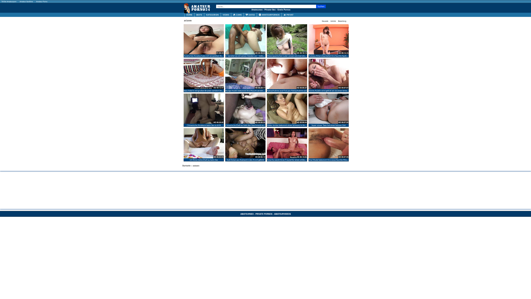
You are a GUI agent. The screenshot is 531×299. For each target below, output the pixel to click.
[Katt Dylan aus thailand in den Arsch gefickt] (245, 143)
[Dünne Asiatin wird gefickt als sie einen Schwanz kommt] (329, 74)
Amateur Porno (41, 1)
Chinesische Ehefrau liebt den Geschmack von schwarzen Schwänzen (254, 125)
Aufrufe (333, 21)
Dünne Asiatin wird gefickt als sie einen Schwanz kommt (332, 90)
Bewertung (342, 21)
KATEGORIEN (212, 15)
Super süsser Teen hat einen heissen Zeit (329, 125)
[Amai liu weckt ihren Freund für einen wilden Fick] (287, 143)
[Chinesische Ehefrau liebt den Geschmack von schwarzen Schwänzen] (245, 109)
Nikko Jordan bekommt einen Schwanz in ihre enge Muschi (292, 125)
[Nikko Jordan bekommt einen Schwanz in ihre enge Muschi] (287, 109)
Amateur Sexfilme (26, 1)
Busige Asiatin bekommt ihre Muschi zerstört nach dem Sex (250, 90)
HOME (189, 15)
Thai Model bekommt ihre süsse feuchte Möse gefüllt (331, 160)
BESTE (199, 15)
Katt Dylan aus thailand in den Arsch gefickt (245, 160)
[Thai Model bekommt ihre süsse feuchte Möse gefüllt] (329, 143)
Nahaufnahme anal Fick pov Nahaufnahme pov (287, 90)
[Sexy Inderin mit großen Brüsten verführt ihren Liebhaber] (204, 74)
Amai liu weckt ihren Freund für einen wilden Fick (288, 160)
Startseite (186, 165)
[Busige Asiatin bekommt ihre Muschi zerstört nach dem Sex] (245, 74)
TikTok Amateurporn (8, 1)
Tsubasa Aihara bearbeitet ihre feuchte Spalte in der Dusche (334, 56)
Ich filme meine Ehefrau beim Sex (204, 160)
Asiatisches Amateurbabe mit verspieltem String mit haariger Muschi (213, 56)
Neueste (325, 21)
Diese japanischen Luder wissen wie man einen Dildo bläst (292, 56)
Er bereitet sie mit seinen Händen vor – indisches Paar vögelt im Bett (254, 56)
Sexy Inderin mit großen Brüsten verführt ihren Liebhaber (208, 90)
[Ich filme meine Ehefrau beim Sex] (204, 143)
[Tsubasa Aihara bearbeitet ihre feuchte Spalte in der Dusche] (329, 39)
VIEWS (226, 15)
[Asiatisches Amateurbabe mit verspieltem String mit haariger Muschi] (204, 39)
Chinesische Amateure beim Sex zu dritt (204, 125)
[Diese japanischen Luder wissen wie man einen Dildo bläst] (287, 39)
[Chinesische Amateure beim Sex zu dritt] (204, 109)
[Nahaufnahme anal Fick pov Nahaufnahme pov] (287, 74)
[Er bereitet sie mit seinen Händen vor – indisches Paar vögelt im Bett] (245, 39)
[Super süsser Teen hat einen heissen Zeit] (329, 109)
